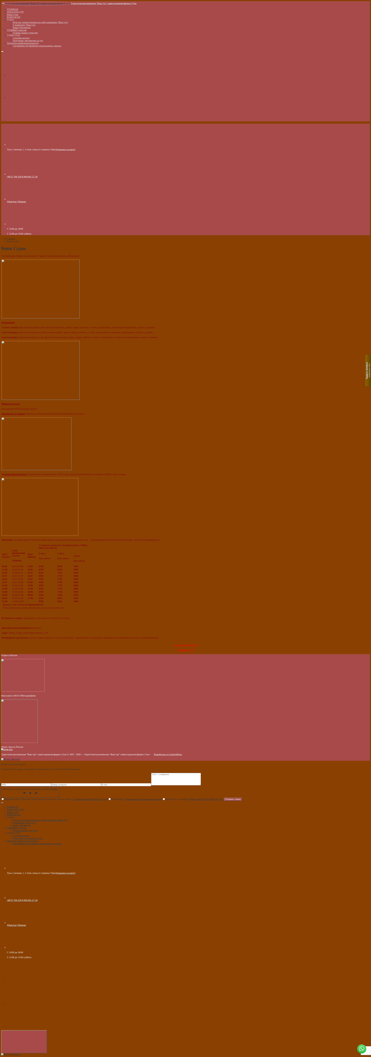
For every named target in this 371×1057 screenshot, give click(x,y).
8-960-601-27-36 (30, 176)
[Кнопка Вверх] (24, 1041)
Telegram (21, 201)
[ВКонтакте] (28, 75)
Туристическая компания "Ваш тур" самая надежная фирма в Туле (104, 3)
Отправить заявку (233, 799)
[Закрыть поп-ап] (2, 802)
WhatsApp (12, 201)
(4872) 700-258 (14, 176)
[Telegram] (28, 97)
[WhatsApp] (28, 120)
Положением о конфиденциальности (143, 799)
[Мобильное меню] (2, 51)
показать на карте (66, 149)
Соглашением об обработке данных (90, 799)
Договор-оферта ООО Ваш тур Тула (205, 799)
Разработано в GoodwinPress (168, 754)
